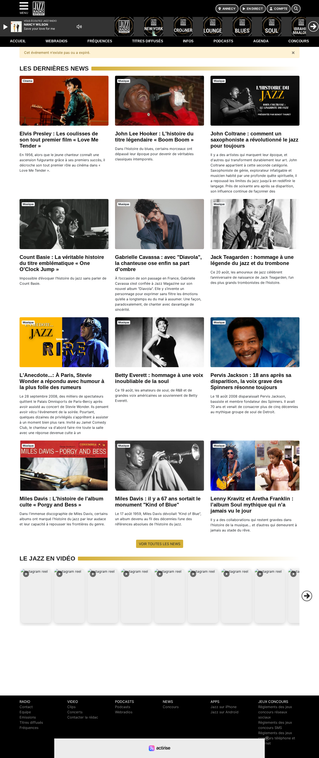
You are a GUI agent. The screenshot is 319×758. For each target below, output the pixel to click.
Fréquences (99, 41)
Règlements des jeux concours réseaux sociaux (275, 712)
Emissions (28, 717)
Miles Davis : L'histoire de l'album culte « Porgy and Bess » (61, 502)
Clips (71, 707)
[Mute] (79, 26)
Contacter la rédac (82, 717)
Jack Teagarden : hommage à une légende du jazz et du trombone (252, 260)
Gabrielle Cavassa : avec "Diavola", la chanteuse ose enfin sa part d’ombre (158, 263)
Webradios (56, 41)
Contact (26, 707)
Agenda (261, 41)
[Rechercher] (296, 8)
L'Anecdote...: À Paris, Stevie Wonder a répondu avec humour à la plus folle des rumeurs (62, 381)
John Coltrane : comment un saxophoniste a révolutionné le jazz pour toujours (254, 140)
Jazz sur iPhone (223, 707)
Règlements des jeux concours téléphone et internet (276, 738)
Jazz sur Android (224, 712)
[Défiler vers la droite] (307, 596)
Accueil (18, 41)
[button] (36, 596)
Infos (188, 41)
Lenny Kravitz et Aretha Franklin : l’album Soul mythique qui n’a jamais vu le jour (251, 505)
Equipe (25, 712)
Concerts (74, 712)
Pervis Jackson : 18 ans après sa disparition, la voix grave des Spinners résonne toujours (250, 381)
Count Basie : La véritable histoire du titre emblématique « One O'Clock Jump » (62, 263)
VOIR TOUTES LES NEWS (159, 544)
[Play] (6, 27)
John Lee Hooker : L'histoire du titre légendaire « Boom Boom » (154, 137)
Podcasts (223, 41)
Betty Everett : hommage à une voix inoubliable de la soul (159, 378)
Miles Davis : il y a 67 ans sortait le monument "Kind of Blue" (158, 502)
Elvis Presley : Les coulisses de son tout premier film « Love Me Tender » (59, 140)
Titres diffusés (147, 41)
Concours (298, 41)
